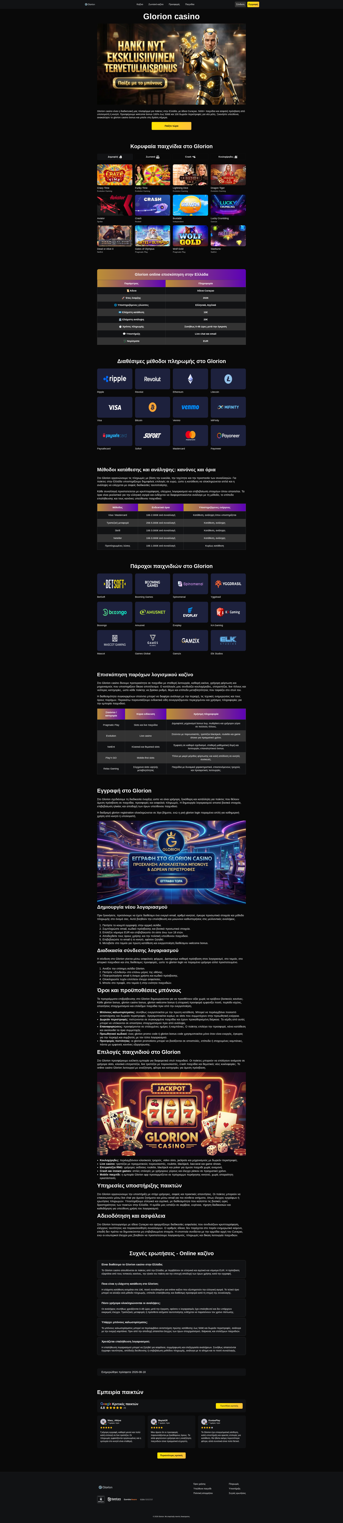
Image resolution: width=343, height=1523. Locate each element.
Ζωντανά (150, 157)
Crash (188, 157)
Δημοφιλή (113, 157)
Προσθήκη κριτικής (229, 1406)
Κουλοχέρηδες (226, 157)
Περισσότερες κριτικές (171, 1455)
